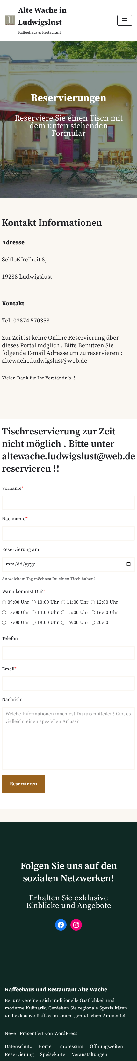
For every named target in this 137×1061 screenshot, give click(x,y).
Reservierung (19, 1054)
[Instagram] (76, 925)
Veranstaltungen (89, 1054)
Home (45, 1047)
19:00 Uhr (77, 623)
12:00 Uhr (107, 602)
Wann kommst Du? (23, 591)
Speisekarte (52, 1054)
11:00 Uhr (77, 602)
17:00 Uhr (18, 623)
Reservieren (23, 784)
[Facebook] (61, 925)
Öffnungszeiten (106, 1047)
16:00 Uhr (107, 612)
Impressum (70, 1047)
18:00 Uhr (48, 623)
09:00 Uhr (18, 602)
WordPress (65, 1033)
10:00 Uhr (48, 602)
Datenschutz (18, 1047)
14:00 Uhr (48, 612)
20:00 (102, 623)
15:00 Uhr (77, 612)
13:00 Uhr (18, 612)
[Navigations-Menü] (124, 20)
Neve (10, 1033)
